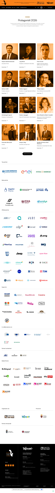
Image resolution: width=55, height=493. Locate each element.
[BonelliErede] (30, 295)
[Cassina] (41, 295)
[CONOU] (7, 236)
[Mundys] (42, 201)
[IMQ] (43, 245)
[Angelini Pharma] (9, 189)
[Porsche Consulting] (7, 312)
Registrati (50, 7)
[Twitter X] (13, 465)
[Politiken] (38, 376)
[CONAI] (43, 227)
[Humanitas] (17, 342)
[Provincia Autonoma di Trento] (43, 416)
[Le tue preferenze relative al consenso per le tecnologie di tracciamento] (53, 491)
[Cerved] (31, 227)
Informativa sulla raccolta (18, 489)
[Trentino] (25, 416)
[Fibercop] (7, 245)
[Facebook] (8, 465)
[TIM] (43, 271)
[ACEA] (19, 218)
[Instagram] (6, 465)
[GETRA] (18, 303)
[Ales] (31, 218)
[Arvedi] (7, 295)
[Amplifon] (43, 218)
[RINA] (31, 262)
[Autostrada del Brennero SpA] (25, 189)
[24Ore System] (6, 391)
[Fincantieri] (19, 245)
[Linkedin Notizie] (27, 376)
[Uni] (7, 280)
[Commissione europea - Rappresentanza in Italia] (17, 334)
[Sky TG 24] (48, 376)
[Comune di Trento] (9, 431)
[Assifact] (18, 295)
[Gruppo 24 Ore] (9, 416)
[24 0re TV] (17, 375)
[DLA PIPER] (19, 236)
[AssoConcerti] (14, 355)
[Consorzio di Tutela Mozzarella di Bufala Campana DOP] (7, 303)
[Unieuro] (19, 280)
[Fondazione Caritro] (23, 355)
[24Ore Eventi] (27, 384)
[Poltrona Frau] (41, 303)
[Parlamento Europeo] (6, 334)
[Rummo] (18, 312)
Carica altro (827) (27, 153)
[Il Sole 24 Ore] (38, 368)
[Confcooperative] (10, 171)
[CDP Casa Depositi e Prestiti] (19, 227)
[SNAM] (19, 271)
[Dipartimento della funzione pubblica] (38, 334)
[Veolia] (43, 280)
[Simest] (7, 271)
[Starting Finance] (30, 312)
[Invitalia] (48, 334)
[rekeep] (19, 262)
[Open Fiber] (43, 254)
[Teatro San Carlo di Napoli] (41, 312)
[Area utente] (38, 7)
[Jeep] (19, 254)
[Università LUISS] (31, 254)
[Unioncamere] (31, 280)
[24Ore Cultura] (38, 384)
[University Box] (7, 320)
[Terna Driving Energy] (31, 271)
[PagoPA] (7, 262)
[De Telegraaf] (6, 368)
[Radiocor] (48, 368)
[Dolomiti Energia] (31, 236)
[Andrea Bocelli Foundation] (6, 355)
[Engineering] (43, 236)
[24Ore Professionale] (48, 384)
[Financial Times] (27, 368)
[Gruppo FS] (9, 201)
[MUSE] (30, 303)
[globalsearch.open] (35, 7)
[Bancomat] (7, 227)
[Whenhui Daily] (17, 383)
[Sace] (43, 262)
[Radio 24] (6, 376)
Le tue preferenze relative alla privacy (31, 489)
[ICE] (6, 342)
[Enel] (26, 171)
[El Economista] (17, 368)
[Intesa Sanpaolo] (43, 171)
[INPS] (7, 254)
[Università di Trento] (25, 431)
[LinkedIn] (11, 465)
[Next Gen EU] (27, 334)
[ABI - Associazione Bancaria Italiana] (7, 218)
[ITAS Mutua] (25, 201)
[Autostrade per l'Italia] (42, 189)
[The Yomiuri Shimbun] (6, 384)
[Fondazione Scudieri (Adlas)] (31, 245)
